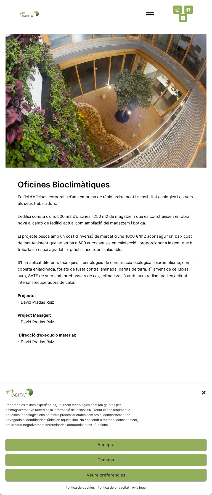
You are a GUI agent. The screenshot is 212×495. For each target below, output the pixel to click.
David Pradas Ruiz (38, 302)
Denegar (106, 459)
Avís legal (139, 487)
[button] (203, 392)
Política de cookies (80, 487)
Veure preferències (106, 475)
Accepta (106, 444)
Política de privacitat (113, 487)
